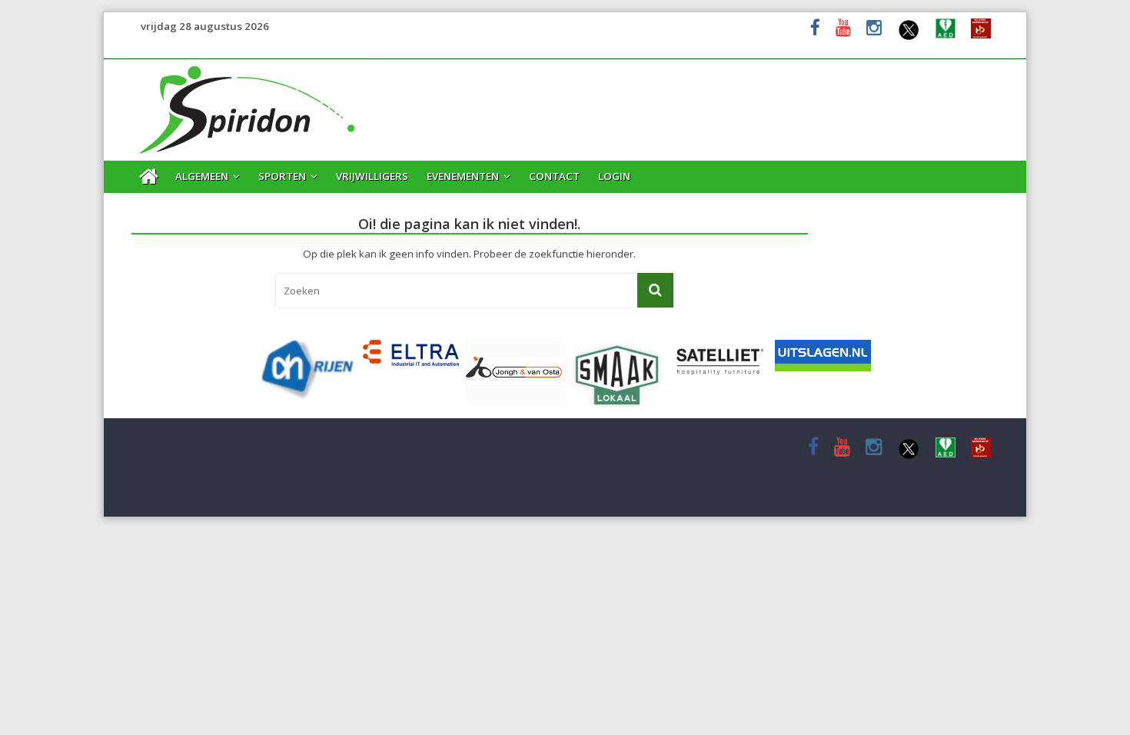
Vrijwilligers (372, 176)
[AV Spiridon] (248, 68)
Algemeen (201, 176)
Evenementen (463, 176)
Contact (554, 176)
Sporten (282, 176)
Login (614, 176)
